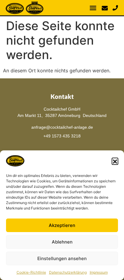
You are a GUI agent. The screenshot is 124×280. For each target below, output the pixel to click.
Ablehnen (62, 242)
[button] (115, 161)
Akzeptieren (62, 225)
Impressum (99, 272)
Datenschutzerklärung (68, 272)
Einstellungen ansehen (62, 258)
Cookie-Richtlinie (31, 272)
